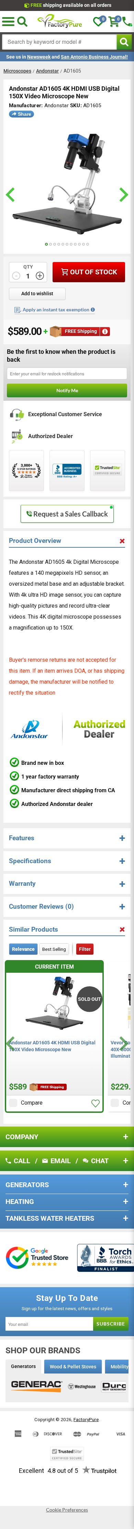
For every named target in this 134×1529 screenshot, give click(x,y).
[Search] (22, 21)
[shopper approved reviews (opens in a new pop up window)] (26, 470)
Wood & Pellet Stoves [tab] (73, 1366)
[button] (8, 21)
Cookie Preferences (67, 1510)
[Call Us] (127, 21)
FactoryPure (86, 1419)
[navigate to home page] (60, 21)
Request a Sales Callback (70, 514)
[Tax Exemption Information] (93, 310)
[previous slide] (11, 194)
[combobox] (59, 42)
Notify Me (67, 390)
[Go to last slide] (11, 1043)
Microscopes (17, 71)
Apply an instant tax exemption (56, 309)
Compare (32, 1102)
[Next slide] (123, 1043)
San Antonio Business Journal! (94, 57)
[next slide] (123, 194)
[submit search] (124, 42)
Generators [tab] (23, 1366)
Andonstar (47, 71)
